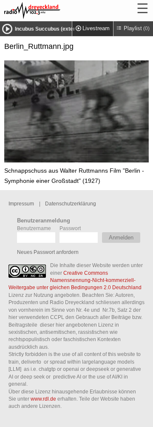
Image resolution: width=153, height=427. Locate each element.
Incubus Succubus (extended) (51, 29)
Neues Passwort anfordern (48, 252)
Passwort (70, 228)
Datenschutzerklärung (70, 203)
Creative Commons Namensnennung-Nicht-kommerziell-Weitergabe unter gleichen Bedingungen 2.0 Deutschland (75, 280)
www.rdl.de (43, 398)
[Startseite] (55, 10)
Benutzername (34, 228)
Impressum (21, 203)
